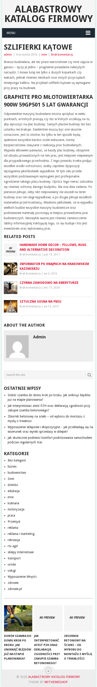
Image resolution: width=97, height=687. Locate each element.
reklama (13, 527)
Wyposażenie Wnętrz (22, 576)
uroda (12, 564)
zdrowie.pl (15, 589)
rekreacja (14, 540)
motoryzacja (16, 509)
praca (11, 515)
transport (14, 558)
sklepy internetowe (21, 552)
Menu (11, 33)
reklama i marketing (21, 534)
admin (8, 54)
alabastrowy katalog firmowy (48, 14)
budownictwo (17, 472)
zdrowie (13, 583)
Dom (11, 479)
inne (44, 54)
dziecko (13, 485)
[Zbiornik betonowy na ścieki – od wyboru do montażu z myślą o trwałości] (78, 618)
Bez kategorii (17, 460)
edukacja (14, 491)
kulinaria (13, 503)
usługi (12, 570)
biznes (12, 466)
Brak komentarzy (62, 54)
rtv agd (13, 546)
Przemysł (14, 521)
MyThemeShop (55, 682)
